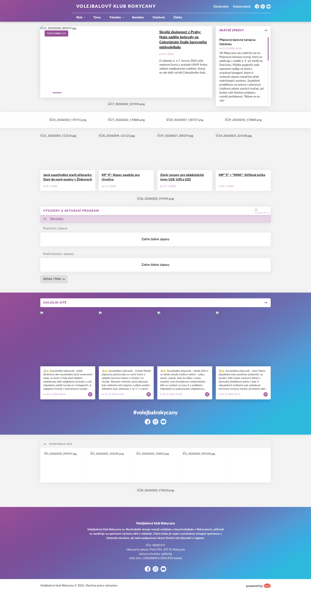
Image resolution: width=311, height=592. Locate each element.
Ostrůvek (159, 17)
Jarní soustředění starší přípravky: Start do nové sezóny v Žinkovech (67, 177)
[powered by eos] (258, 585)
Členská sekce (221, 6)
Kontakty (138, 17)
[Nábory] (67, 120)
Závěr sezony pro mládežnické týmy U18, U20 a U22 (182, 177)
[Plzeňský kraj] (109, 465)
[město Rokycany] (63, 465)
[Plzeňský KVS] (126, 104)
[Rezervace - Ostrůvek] (243, 120)
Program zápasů (242, 6)
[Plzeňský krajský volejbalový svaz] (155, 465)
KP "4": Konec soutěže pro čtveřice (121, 177)
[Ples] (184, 120)
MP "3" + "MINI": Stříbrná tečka (242, 175)
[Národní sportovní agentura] (202, 465)
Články (177, 17)
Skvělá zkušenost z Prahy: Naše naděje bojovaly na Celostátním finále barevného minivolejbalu (183, 39)
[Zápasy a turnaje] (126, 120)
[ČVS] (155, 490)
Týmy (97, 17)
